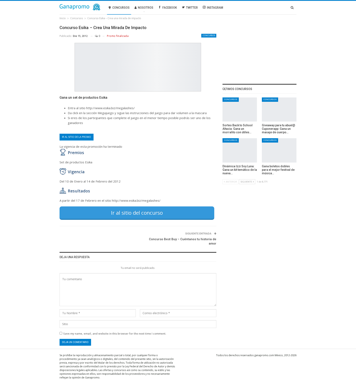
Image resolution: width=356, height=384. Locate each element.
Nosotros (145, 7)
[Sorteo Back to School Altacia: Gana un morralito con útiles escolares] (239, 109)
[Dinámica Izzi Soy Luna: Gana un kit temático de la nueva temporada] (239, 150)
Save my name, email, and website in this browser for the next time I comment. (114, 333)
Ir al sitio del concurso (137, 212)
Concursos (121, 7)
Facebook (169, 7)
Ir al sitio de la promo (76, 137)
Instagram (215, 7)
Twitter (192, 7)
